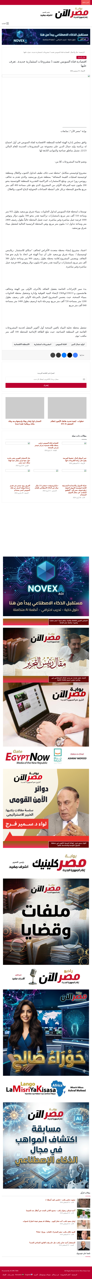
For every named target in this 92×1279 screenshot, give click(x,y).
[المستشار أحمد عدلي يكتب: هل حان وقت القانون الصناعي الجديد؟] (83, 1245)
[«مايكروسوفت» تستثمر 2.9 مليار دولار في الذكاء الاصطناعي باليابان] (46, 476)
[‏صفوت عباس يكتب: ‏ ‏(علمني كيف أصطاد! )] (83, 1203)
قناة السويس (61, 344)
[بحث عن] (89, 23)
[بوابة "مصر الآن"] (46, 13)
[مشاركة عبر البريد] (58, 355)
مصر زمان (11, 1275)
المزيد (36, 1275)
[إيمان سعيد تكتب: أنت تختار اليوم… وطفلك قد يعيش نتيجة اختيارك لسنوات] (83, 1224)
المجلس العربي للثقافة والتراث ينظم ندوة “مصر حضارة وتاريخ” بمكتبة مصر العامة (69, 621)
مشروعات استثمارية (42, 344)
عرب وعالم (55, 1275)
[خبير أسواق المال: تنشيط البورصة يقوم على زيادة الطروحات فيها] (74, 449)
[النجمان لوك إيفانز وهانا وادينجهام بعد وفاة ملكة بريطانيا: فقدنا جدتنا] (25, 408)
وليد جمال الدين (77, 344)
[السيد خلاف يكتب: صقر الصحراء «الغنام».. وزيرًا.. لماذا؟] (83, 1235)
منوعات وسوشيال (45, 1275)
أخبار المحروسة (65, 1275)
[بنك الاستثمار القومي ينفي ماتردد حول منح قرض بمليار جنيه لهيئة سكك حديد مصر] (18, 449)
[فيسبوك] (75, 355)
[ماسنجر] (64, 355)
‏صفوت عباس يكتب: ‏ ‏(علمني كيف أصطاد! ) (60, 1200)
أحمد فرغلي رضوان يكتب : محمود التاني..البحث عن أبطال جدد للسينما (50, 1210)
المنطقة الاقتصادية (21, 344)
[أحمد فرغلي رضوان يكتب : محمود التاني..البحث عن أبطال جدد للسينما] (83, 1213)
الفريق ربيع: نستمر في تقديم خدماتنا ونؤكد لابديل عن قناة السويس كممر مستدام (20, 488)
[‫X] (69, 355)
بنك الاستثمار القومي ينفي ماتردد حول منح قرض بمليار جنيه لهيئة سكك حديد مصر (18, 460)
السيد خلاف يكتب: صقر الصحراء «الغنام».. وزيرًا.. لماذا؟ (55, 1232)
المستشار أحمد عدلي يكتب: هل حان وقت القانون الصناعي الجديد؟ (52, 1243)
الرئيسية (82, 52)
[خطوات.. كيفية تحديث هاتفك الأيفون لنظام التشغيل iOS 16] (67, 408)
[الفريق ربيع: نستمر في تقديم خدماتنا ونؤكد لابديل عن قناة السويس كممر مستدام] (18, 476)
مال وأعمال (74, 52)
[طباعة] (52, 355)
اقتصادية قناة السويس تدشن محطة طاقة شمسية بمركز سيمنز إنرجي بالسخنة (46, 445)
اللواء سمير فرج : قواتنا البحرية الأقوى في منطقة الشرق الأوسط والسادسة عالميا (68, 844)
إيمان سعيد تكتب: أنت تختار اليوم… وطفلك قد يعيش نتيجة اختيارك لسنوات (49, 1221)
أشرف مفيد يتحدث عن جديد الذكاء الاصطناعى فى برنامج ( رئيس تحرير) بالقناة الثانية (69, 679)
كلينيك (4, 1275)
